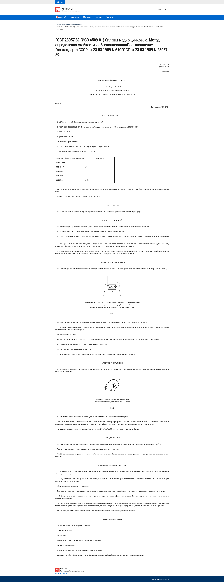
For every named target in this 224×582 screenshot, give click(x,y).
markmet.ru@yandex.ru (62, 573)
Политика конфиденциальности (160, 579)
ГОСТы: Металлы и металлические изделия (69, 24)
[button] (60, 2)
